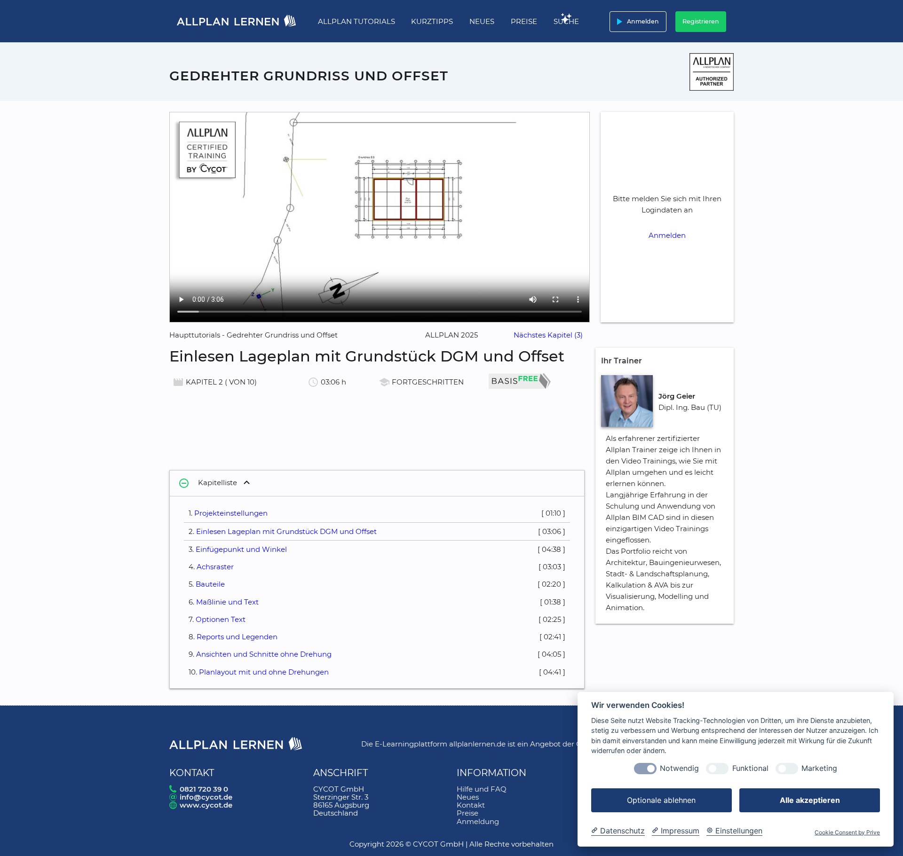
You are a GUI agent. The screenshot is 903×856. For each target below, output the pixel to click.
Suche (566, 21)
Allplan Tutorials (356, 21)
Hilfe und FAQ (482, 789)
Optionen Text (221, 619)
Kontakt (471, 805)
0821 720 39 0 (204, 789)
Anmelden (636, 21)
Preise (524, 21)
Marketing (819, 768)
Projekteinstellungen (231, 513)
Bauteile (210, 584)
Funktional (750, 768)
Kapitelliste (207, 483)
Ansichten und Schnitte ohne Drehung (264, 654)
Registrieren (700, 21)
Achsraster (215, 566)
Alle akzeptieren (810, 800)
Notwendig (679, 768)
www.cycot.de (206, 805)
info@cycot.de (206, 797)
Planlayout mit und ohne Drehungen (264, 672)
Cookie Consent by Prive (847, 832)
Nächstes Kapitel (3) (548, 334)
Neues (481, 21)
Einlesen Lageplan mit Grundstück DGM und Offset (286, 531)
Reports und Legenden (237, 636)
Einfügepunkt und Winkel (241, 549)
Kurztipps (432, 21)
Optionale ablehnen (661, 800)
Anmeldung (478, 821)
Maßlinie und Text (227, 601)
